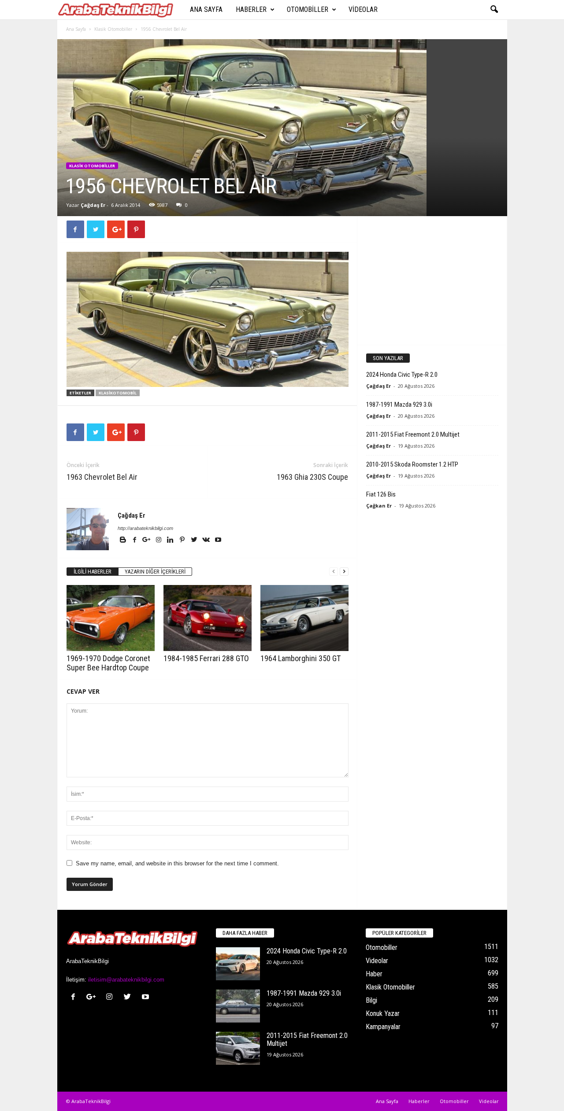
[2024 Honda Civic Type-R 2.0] (238, 963)
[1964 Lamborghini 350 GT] (304, 618)
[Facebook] (135, 540)
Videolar (363, 9)
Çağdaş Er (93, 205)
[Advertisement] (432, 280)
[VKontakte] (207, 540)
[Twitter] (195, 540)
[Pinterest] (183, 540)
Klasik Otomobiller (113, 29)
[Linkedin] (171, 540)
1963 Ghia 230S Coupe (312, 477)
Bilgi (371, 1000)
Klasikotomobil (118, 393)
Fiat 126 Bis (381, 494)
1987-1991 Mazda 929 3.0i (399, 404)
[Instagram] (159, 540)
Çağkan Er (379, 505)
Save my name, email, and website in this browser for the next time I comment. (177, 863)
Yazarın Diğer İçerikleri (155, 571)
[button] (494, 9)
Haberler (251, 9)
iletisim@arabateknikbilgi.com (126, 979)
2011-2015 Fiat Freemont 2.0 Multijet (413, 434)
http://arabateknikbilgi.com (145, 528)
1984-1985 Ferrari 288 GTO (206, 658)
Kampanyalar (383, 1027)
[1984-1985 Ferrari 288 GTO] (207, 618)
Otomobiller (307, 9)
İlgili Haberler (92, 571)
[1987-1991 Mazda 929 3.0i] (238, 1006)
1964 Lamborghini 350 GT (300, 658)
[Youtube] (218, 540)
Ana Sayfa (206, 9)
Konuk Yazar (383, 1013)
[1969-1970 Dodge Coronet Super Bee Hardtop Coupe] (111, 618)
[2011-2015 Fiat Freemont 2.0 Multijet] (238, 1048)
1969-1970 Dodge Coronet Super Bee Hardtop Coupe (108, 663)
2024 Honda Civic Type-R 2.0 (402, 375)
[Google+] (147, 540)
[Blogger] (124, 540)
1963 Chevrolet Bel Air (102, 477)
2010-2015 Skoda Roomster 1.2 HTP (412, 464)
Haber (374, 974)
